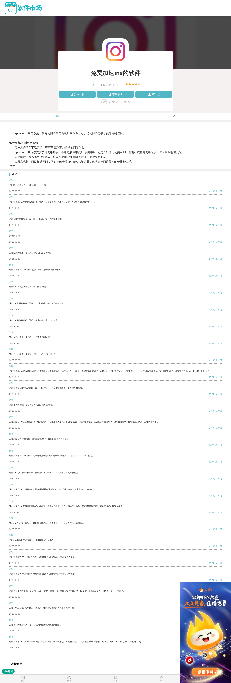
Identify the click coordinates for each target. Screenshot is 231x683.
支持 (211, 191)
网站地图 (8, 671)
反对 (217, 191)
